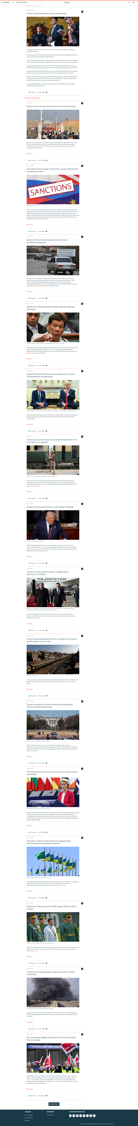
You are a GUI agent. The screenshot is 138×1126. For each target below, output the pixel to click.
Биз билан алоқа (29, 1117)
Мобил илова (50, 1115)
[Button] (32, 92)
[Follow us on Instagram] (80, 1115)
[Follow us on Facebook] (77, 1115)
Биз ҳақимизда (29, 1115)
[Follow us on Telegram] (73, 1115)
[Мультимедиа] (133, 2)
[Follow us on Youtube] (70, 1115)
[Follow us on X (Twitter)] (87, 1115)
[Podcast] (94, 1115)
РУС (129, 2)
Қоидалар (27, 1120)
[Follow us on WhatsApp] (84, 1115)
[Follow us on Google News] (90, 1115)
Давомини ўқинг (54, 1104)
